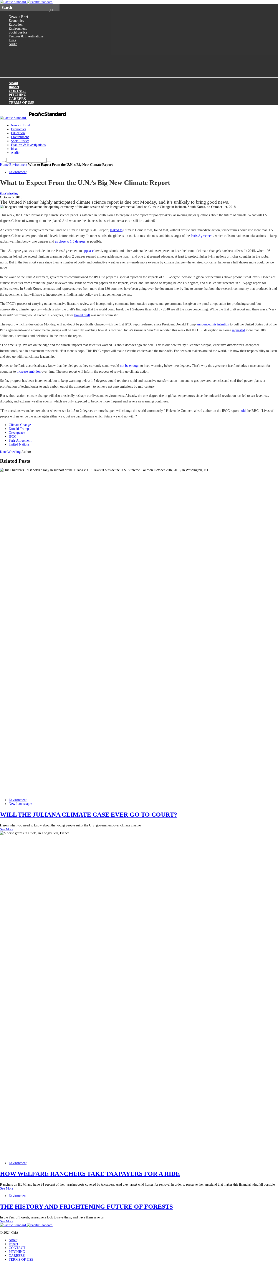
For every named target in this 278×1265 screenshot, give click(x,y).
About (13, 83)
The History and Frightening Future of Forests (86, 1206)
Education (16, 24)
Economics (16, 20)
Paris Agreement (202, 236)
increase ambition (29, 371)
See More (6, 829)
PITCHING (17, 95)
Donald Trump (19, 429)
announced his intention (213, 324)
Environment (17, 28)
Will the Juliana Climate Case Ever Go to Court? (88, 814)
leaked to (116, 230)
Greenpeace (17, 432)
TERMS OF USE (22, 102)
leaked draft (82, 315)
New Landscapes (20, 804)
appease (88, 251)
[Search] (51, 7)
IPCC (13, 436)
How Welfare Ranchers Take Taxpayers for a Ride (90, 1173)
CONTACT (17, 91)
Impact (14, 87)
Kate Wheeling (9, 193)
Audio (13, 44)
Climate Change (20, 425)
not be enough (129, 365)
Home (4, 164)
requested (238, 330)
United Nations (19, 444)
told (243, 410)
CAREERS (17, 99)
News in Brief (18, 16)
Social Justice (18, 32)
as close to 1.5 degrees (70, 241)
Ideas (12, 40)
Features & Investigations (26, 36)
